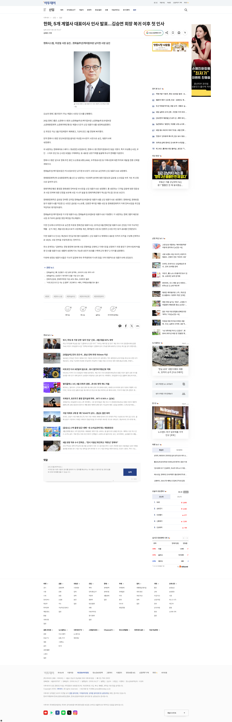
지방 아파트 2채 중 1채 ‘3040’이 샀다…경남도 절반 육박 (86, 413)
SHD (158, 502)
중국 (120, 600)
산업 (51, 10)
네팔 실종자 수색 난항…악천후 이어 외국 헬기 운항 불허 (176, 112)
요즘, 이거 (62, 638)
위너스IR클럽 (123, 630)
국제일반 (121, 592)
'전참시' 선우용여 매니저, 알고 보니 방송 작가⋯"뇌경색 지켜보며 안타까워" (182, 136)
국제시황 (46, 620)
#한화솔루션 (71, 296)
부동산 (76, 584)
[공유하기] (167, 33)
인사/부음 (157, 608)
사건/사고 (157, 596)
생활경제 (106, 596)
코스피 (161, 497)
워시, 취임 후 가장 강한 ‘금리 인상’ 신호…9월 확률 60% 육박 (88, 340)
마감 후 (171, 604)
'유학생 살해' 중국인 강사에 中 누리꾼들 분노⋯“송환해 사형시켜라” (180, 143)
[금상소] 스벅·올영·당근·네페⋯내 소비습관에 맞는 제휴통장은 (88, 428)
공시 (45, 588)
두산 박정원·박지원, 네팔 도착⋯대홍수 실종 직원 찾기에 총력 (177, 106)
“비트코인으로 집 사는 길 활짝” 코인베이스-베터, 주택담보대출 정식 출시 (73, 282)
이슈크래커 (62, 634)
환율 (45, 616)
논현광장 (171, 592)
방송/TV (46, 638)
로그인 (155, 3)
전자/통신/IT (71, 10)
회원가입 (162, 3)
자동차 (81, 10)
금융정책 (61, 588)
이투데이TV (78, 630)
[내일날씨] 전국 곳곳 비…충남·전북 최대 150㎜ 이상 (85, 354)
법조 (155, 588)
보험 (60, 596)
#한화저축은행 (84, 296)
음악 (45, 646)
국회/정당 (139, 592)
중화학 (89, 10)
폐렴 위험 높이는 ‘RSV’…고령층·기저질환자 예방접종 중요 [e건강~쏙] (174, 305)
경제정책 (106, 588)
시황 (45, 592)
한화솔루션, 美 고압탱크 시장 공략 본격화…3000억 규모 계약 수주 (70, 272)
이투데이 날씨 (138, 630)
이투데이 (46, 18)
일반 (134, 10)
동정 (155, 612)
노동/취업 (157, 600)
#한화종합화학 (99, 296)
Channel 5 (108, 630)
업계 (75, 592)
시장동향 (76, 588)
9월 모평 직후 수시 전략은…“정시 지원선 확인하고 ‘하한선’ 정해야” (90, 442)
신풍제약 (159, 521)
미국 (120, 596)
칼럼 (170, 608)
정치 (138, 584)
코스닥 (179, 497)
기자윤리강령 (83, 693)
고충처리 (109, 673)
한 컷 (60, 646)
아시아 (121, 604)
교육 (155, 592)
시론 (170, 596)
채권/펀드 (46, 612)
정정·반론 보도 (130, 673)
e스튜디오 (77, 634)
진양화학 (159, 527)
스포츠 (45, 654)
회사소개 (61, 673)
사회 (155, 584)
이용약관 (70, 673)
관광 (45, 634)
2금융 (60, 600)
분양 (75, 600)
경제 (105, 584)
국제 (120, 584)
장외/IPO (46, 600)
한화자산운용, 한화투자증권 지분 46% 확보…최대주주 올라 (68, 279)
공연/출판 (46, 650)
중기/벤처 (126, 10)
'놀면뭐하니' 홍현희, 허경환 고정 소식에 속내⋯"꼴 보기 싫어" (177, 124)
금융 (60, 584)
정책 (75, 596)
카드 (60, 604)
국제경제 (121, 588)
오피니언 (172, 584)
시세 (45, 596)
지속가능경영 (153, 630)
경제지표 (106, 592)
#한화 (47, 296)
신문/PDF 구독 (177, 3)
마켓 (45, 584)
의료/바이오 (116, 10)
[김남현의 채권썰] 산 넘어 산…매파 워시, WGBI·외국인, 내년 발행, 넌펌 (181, 118)
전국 (155, 604)
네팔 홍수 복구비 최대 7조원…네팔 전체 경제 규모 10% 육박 (177, 130)
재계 (61, 10)
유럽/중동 (122, 608)
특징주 (161, 450)
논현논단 (171, 588)
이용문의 (119, 673)
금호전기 (159, 509)
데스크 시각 (172, 600)
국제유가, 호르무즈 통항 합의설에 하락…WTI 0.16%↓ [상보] (88, 398)
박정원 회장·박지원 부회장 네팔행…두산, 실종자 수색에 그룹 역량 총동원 (174, 324)
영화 (45, 642)
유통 (106, 10)
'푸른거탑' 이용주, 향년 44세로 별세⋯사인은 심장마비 (175, 94)
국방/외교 (139, 596)
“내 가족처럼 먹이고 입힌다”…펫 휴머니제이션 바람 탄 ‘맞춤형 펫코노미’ (174, 333)
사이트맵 (164, 673)
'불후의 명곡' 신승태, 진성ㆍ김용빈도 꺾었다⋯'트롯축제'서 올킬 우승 (180, 100)
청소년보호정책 (98, 673)
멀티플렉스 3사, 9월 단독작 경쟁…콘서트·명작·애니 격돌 (86, 384)
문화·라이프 (47, 630)
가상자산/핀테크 (64, 608)
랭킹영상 (76, 638)
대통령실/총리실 (141, 588)
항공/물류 (98, 10)
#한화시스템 (58, 296)
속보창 (169, 3)
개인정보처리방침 (83, 673)
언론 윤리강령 (73, 693)
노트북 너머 (172, 612)
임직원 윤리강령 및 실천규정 (98, 693)
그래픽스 (61, 642)
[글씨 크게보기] (185, 33)
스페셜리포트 (93, 630)
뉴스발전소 (62, 630)
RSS (185, 3)
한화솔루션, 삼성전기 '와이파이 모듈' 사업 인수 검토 (65, 276)
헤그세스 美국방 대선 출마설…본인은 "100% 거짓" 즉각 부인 (178, 149)
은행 (60, 592)
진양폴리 (159, 515)
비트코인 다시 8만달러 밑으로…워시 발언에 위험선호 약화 (87, 369)
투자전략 (179, 450)
